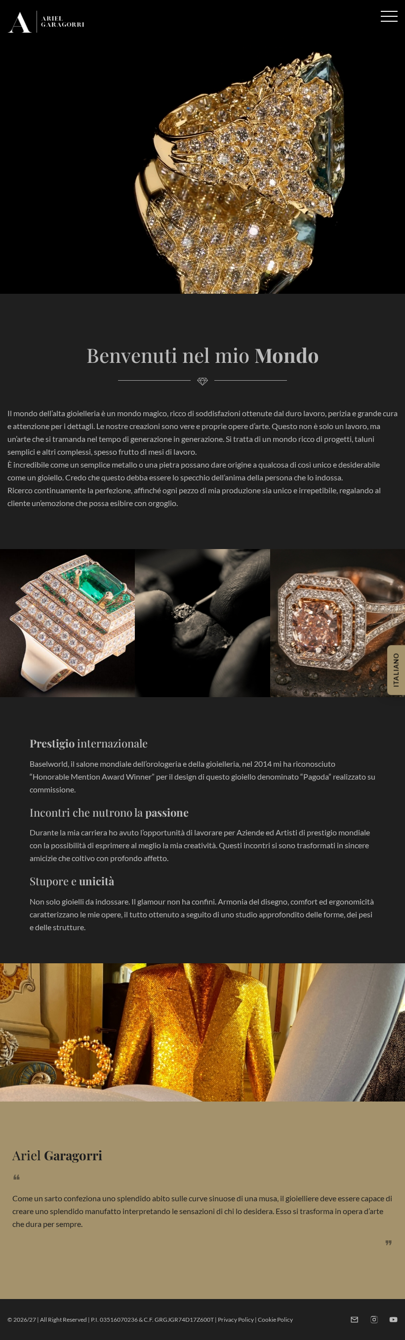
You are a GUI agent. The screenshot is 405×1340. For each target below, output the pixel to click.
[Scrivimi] (354, 1319)
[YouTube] (393, 1319)
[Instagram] (374, 1319)
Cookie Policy (275, 1319)
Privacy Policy (236, 1319)
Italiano (396, 670)
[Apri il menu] (389, 16)
